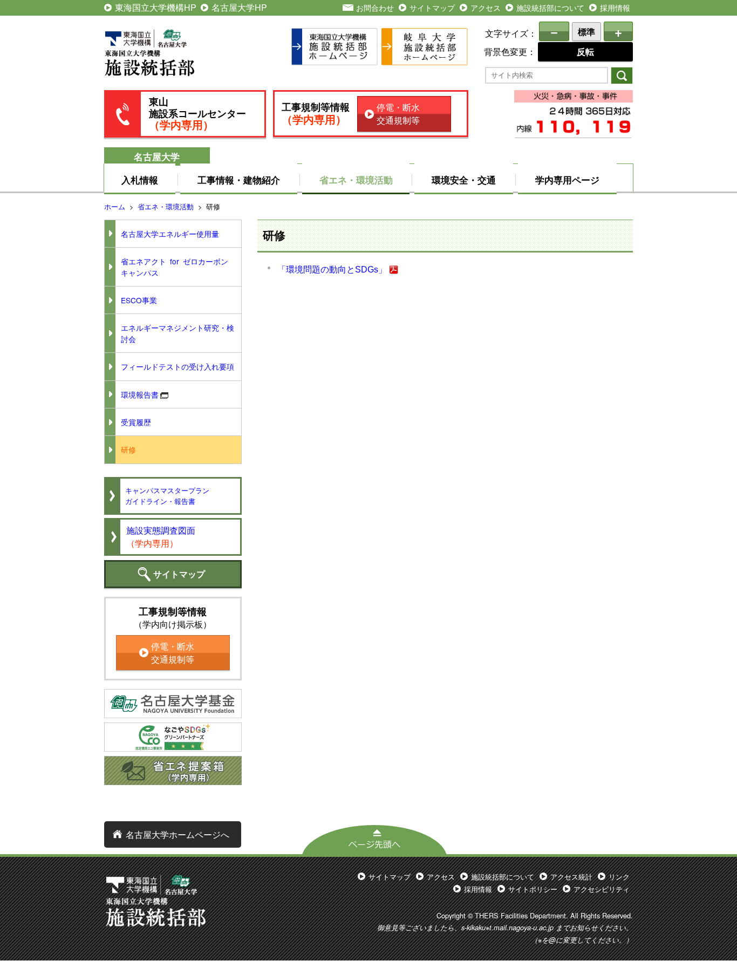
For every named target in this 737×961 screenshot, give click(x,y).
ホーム (114, 206)
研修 (128, 449)
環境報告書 (140, 394)
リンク (619, 876)
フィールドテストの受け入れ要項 (177, 366)
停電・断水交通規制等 (398, 113)
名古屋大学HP (239, 7)
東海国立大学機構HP (155, 7)
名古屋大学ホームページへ (177, 834)
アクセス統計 (571, 876)
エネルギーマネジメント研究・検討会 (177, 333)
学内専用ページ (567, 179)
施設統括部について (550, 7)
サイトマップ (432, 7)
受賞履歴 (136, 422)
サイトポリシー (532, 889)
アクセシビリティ (602, 889)
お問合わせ (375, 7)
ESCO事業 (139, 300)
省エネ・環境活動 (356, 179)
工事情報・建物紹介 (238, 179)
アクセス (485, 7)
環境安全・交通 (464, 179)
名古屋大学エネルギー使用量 (170, 233)
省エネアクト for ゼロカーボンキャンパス (174, 266)
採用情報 (615, 7)
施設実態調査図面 (160, 536)
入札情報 (139, 179)
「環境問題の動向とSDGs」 (332, 269)
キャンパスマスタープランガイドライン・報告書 (167, 495)
